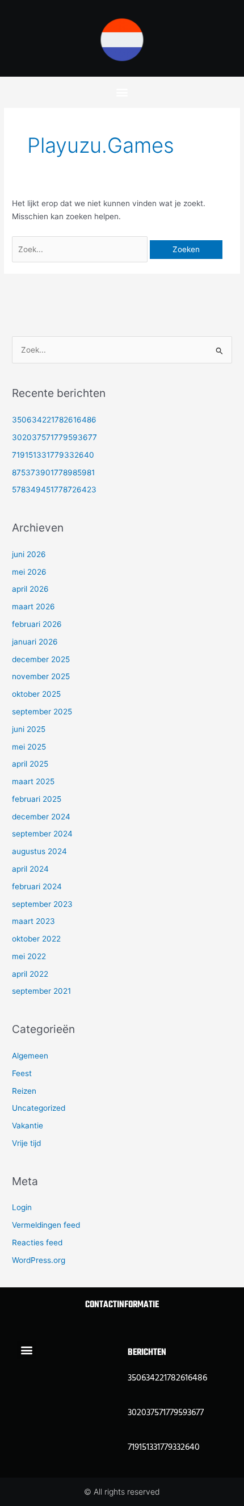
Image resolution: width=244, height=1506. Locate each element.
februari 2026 (37, 624)
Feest (22, 1073)
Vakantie (27, 1125)
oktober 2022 (36, 938)
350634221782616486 (54, 419)
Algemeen (30, 1055)
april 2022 (30, 973)
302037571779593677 (54, 437)
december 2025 (41, 659)
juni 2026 (29, 554)
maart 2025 (33, 781)
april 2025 (30, 763)
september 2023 (42, 904)
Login (22, 1207)
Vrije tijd (26, 1143)
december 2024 (41, 816)
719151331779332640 (53, 454)
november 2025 (41, 676)
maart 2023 (33, 921)
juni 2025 (28, 729)
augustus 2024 (39, 851)
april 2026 (30, 588)
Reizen (24, 1090)
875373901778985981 (53, 472)
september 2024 (42, 833)
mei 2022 (29, 956)
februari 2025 (36, 799)
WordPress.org (38, 1260)
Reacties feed (37, 1242)
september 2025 (42, 711)
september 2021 (41, 990)
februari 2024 (37, 886)
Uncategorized (38, 1107)
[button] (122, 91)
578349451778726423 (54, 489)
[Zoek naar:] (81, 249)
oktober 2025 (36, 693)
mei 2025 (29, 746)
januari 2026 (35, 641)
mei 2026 (29, 571)
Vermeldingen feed (46, 1224)
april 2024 (30, 868)
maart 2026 (33, 606)
